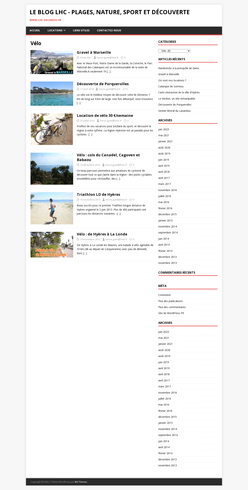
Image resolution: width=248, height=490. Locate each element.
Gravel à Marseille (94, 52)
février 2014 (165, 251)
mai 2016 (163, 202)
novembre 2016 (167, 190)
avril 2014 (164, 244)
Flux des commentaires (172, 307)
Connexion (164, 295)
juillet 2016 (164, 196)
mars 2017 (164, 184)
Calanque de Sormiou (171, 86)
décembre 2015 (167, 214)
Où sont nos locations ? (172, 80)
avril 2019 (164, 165)
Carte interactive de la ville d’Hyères (179, 92)
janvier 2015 (165, 220)
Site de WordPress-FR (171, 313)
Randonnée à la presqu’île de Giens (178, 68)
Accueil (35, 30)
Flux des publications (170, 301)
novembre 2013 (167, 263)
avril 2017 (164, 178)
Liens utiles (81, 30)
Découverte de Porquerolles (103, 83)
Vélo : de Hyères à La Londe (102, 234)
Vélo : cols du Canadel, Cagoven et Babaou (108, 157)
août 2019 (164, 153)
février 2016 (165, 208)
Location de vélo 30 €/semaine (105, 115)
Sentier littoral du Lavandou (174, 110)
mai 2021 (163, 135)
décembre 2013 (167, 257)
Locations (55, 30)
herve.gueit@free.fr (108, 57)
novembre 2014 (167, 226)
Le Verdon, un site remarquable (176, 98)
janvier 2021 (165, 141)
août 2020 (164, 147)
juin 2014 (163, 238)
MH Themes (81, 481)
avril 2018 (164, 171)
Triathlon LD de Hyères (98, 194)
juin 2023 (163, 129)
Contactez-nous (109, 30)
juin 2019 (163, 159)
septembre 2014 (168, 232)
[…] (109, 71)
